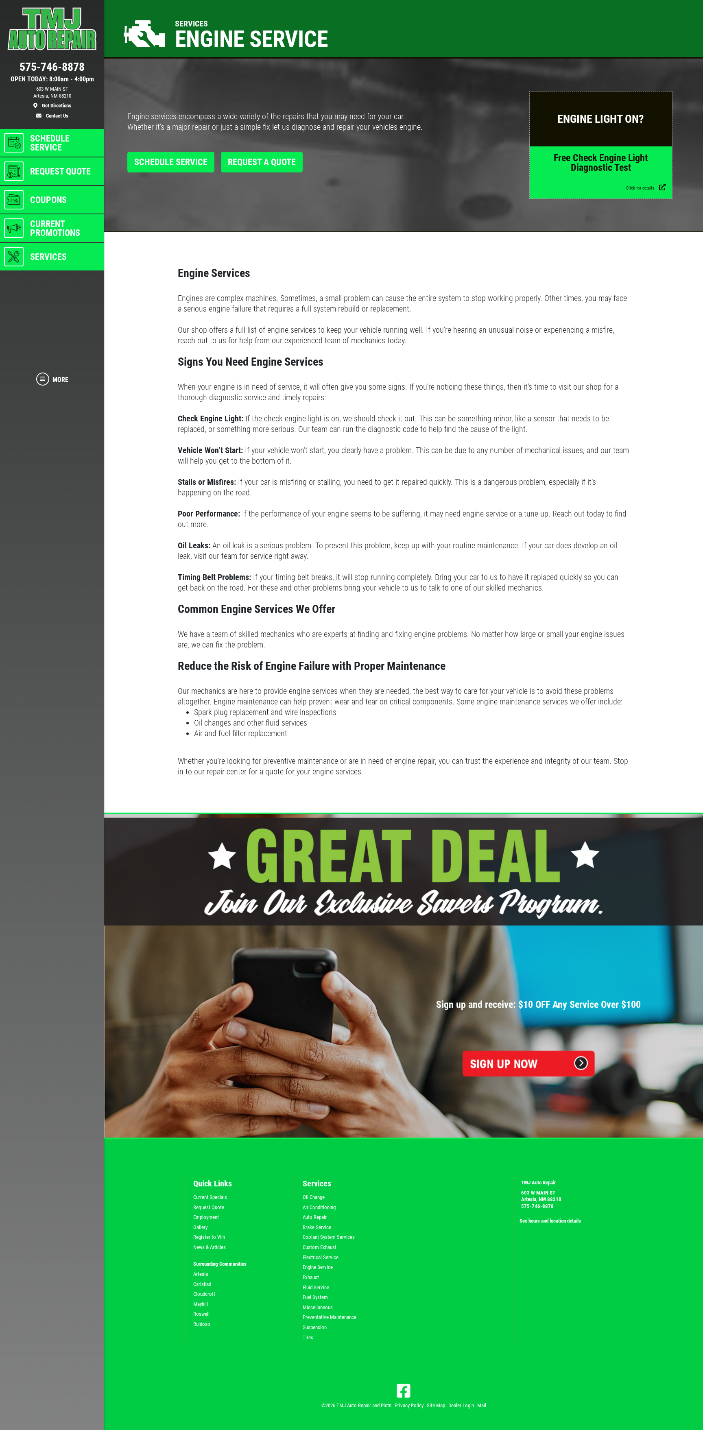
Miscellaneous (318, 1307)
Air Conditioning (319, 1207)
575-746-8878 (537, 1206)
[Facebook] (403, 1391)
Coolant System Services (329, 1237)
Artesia (200, 1274)
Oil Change (314, 1197)
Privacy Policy (409, 1405)
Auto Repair (315, 1217)
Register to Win (209, 1237)
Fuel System (315, 1297)
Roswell (201, 1314)
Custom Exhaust (319, 1247)
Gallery (200, 1227)
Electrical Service (320, 1257)
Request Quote (208, 1207)
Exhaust (311, 1277)
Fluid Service (316, 1287)
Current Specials (210, 1197)
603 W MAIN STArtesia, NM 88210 (541, 1196)
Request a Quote (262, 162)
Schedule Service (170, 162)
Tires (308, 1337)
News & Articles (209, 1247)
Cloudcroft (204, 1294)
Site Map (436, 1405)
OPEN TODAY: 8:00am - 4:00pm (52, 79)
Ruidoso (201, 1324)
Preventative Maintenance (329, 1317)
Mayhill (200, 1304)
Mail (481, 1405)
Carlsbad (202, 1284)
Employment (206, 1217)
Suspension (315, 1327)
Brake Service (317, 1227)
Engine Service (318, 1267)
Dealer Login (461, 1405)
